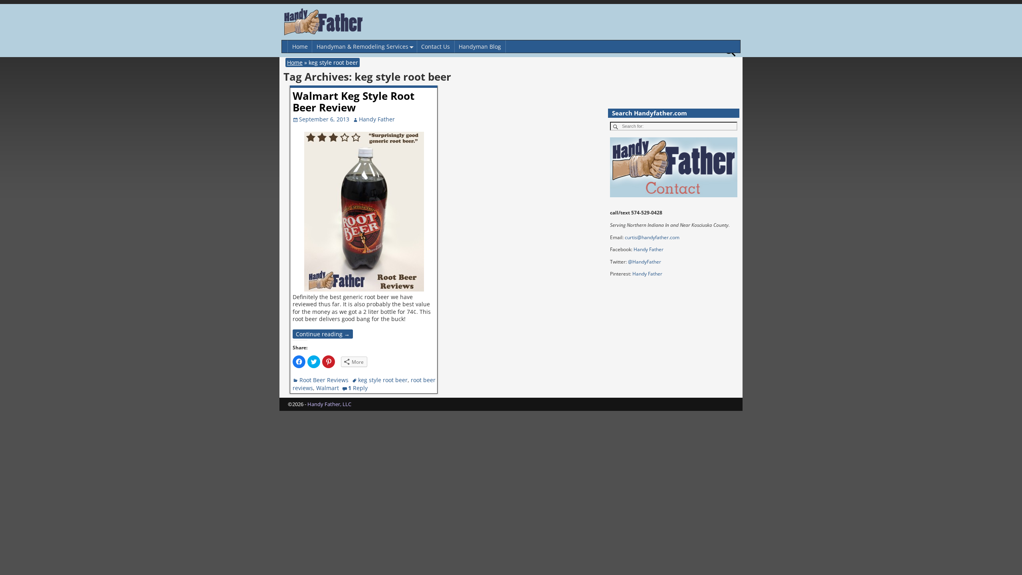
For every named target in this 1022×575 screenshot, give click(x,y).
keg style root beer (383, 380)
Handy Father (649, 249)
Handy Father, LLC (329, 404)
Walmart (327, 388)
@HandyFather (644, 261)
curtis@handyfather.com (652, 237)
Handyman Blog (480, 46)
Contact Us (435, 46)
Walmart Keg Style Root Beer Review (353, 102)
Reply (358, 388)
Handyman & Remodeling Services (362, 46)
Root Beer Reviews (324, 380)
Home (300, 46)
